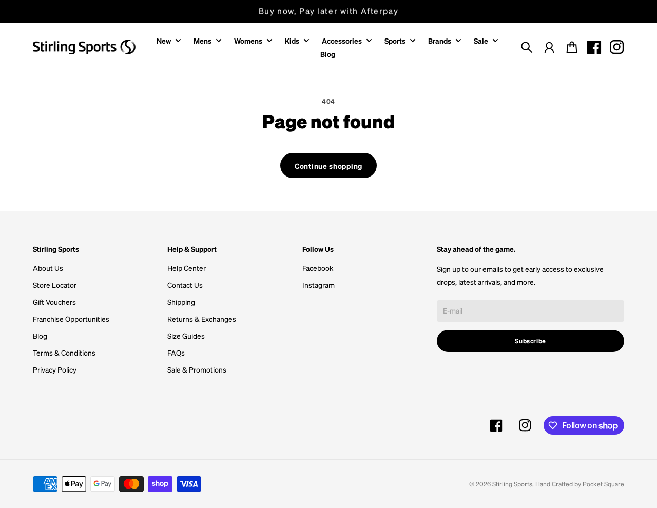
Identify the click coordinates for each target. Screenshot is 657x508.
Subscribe (530, 341)
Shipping (181, 301)
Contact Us (185, 284)
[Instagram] (617, 47)
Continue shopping (328, 165)
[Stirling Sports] (84, 47)
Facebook (317, 267)
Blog (40, 335)
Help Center (186, 267)
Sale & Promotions (196, 369)
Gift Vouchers (54, 301)
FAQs (176, 352)
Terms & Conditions (64, 352)
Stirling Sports (512, 484)
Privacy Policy (54, 369)
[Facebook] (594, 47)
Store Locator (54, 284)
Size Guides (186, 335)
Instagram (318, 284)
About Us (48, 267)
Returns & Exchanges (201, 318)
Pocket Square (603, 484)
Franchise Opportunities (71, 318)
